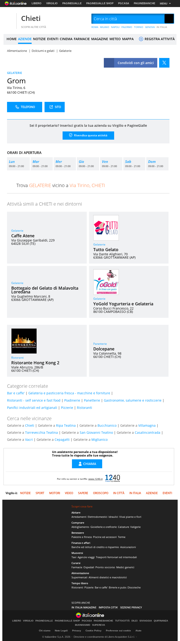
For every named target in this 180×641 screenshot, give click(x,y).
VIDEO (69, 493)
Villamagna (147, 425)
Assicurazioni (128, 547)
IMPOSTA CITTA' (108, 607)
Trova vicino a (60, 185)
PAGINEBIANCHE (144, 3)
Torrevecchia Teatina (41, 432)
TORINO (138, 27)
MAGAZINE (99, 39)
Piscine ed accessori (105, 537)
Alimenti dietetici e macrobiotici (108, 577)
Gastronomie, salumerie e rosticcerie (132, 400)
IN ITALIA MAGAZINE (83, 607)
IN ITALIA (162, 27)
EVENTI (52, 39)
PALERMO (126, 27)
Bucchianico (107, 425)
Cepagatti (62, 439)
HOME (12, 39)
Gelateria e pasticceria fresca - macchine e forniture (69, 393)
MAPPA (128, 39)
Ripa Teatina (66, 425)
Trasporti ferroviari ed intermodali (116, 557)
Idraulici (113, 516)
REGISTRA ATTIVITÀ (159, 39)
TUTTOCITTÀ (122, 621)
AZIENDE (25, 39)
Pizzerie (67, 407)
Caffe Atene (22, 235)
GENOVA (150, 27)
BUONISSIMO (82, 625)
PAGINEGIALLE (72, 3)
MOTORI (54, 493)
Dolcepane (103, 349)
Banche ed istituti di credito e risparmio (95, 547)
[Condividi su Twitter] (164, 63)
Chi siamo (44, 630)
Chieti (31, 18)
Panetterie (100, 344)
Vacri (29, 439)
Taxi (73, 557)
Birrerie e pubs (117, 587)
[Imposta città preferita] (9, 19)
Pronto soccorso (105, 567)
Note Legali (61, 630)
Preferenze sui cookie (118, 630)
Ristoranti (17, 358)
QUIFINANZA (161, 621)
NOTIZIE (39, 39)
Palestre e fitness (81, 537)
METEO (115, 39)
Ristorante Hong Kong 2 (35, 362)
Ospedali (88, 567)
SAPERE (83, 493)
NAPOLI (115, 27)
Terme (121, 537)
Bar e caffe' (16, 393)
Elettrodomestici (97, 516)
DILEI (134, 621)
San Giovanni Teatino (96, 432)
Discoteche (134, 587)
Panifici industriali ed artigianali (32, 407)
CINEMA (66, 39)
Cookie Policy (93, 630)
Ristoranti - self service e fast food (33, 400)
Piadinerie (72, 400)
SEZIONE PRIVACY (131, 607)
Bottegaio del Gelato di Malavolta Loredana (44, 290)
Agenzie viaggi (86, 557)
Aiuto (138, 630)
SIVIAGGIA (145, 621)
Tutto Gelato (105, 249)
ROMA (94, 27)
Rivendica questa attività (90, 135)
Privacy (76, 630)
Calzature (123, 527)
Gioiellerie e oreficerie (103, 527)
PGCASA (123, 3)
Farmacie (76, 567)
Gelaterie (17, 231)
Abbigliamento (80, 527)
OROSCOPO (100, 493)
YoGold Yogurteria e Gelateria (123, 304)
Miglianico (99, 439)
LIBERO (36, 3)
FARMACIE (82, 39)
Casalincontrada (147, 432)
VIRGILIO (52, 3)
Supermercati (79, 577)
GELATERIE (14, 73)
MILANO (104, 27)
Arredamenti (78, 516)
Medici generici (125, 567)
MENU (163, 3)
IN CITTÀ (118, 493)
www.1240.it (95, 478)
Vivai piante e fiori (130, 516)
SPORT (40, 493)
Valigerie (135, 527)
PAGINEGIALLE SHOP (99, 3)
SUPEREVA (98, 625)
